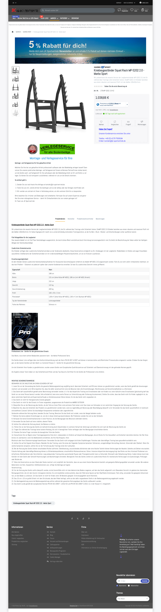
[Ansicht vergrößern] (56, 100)
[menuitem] (14, 18)
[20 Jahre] (80, 50)
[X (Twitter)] (77, 518)
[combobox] (15, 3)
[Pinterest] (89, 518)
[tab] (60, 219)
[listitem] (56, 100)
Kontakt (118, 3)
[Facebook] (72, 518)
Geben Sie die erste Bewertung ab (115, 86)
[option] (15, 70)
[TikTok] (83, 518)
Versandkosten (114, 110)
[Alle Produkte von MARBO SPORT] (102, 67)
